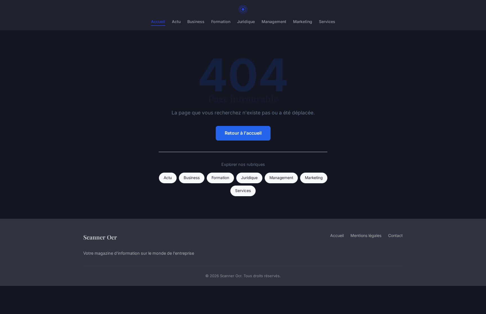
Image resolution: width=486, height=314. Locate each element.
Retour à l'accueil (243, 133)
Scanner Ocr (100, 237)
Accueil (158, 21)
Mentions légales (365, 235)
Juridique (246, 21)
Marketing (302, 21)
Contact (395, 235)
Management (274, 21)
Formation (220, 21)
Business (195, 21)
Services (327, 21)
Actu (176, 21)
